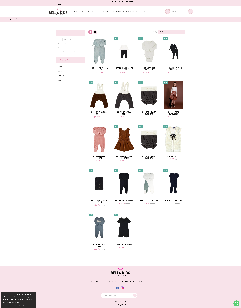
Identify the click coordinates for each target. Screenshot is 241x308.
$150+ (60, 80)
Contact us (95, 281)
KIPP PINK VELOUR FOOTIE (99, 157)
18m (59, 43)
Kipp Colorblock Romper (149, 200)
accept (31, 305)
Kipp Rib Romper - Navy (173, 200)
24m (66, 43)
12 (74, 51)
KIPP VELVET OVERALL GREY (124, 113)
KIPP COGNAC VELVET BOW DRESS (124, 157)
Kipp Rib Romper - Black (124, 200)
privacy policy (19, 305)
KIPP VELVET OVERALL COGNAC (99, 113)
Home (12, 19)
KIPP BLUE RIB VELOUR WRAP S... (99, 69)
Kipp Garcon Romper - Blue (99, 245)
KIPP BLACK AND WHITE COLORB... (124, 69)
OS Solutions (125, 305)
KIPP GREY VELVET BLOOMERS (149, 113)
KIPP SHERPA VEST (173, 156)
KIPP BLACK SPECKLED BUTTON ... (99, 201)
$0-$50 (60, 67)
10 (63, 51)
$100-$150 (61, 76)
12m (78, 39)
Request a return (144, 281)
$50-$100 (61, 71)
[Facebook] (118, 288)
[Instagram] (122, 288)
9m (71, 39)
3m (59, 39)
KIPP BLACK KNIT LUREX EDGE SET (173, 69)
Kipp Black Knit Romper (124, 244)
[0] (166, 11)
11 (69, 51)
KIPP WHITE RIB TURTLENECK (173, 113)
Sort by (154, 32)
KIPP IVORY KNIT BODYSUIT (149, 69)
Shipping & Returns (109, 281)
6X (171, 93)
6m (65, 39)
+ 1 (181, 93)
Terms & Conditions (127, 281)
